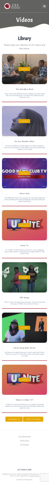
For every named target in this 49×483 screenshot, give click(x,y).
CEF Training (24, 444)
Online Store (24, 440)
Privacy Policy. (34, 476)
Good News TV (14, 419)
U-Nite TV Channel (33, 419)
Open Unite (24, 225)
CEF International (24, 436)
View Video (24, 69)
